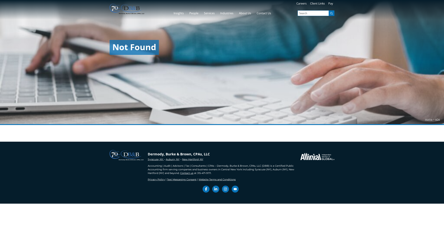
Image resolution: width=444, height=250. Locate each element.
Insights (179, 13)
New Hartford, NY (192, 159)
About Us (245, 13)
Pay (330, 3)
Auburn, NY (173, 159)
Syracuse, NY (156, 159)
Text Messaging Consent (182, 179)
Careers (301, 3)
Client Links (317, 3)
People (193, 13)
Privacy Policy (156, 179)
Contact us (186, 173)
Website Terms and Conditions (217, 179)
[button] (209, 13)
